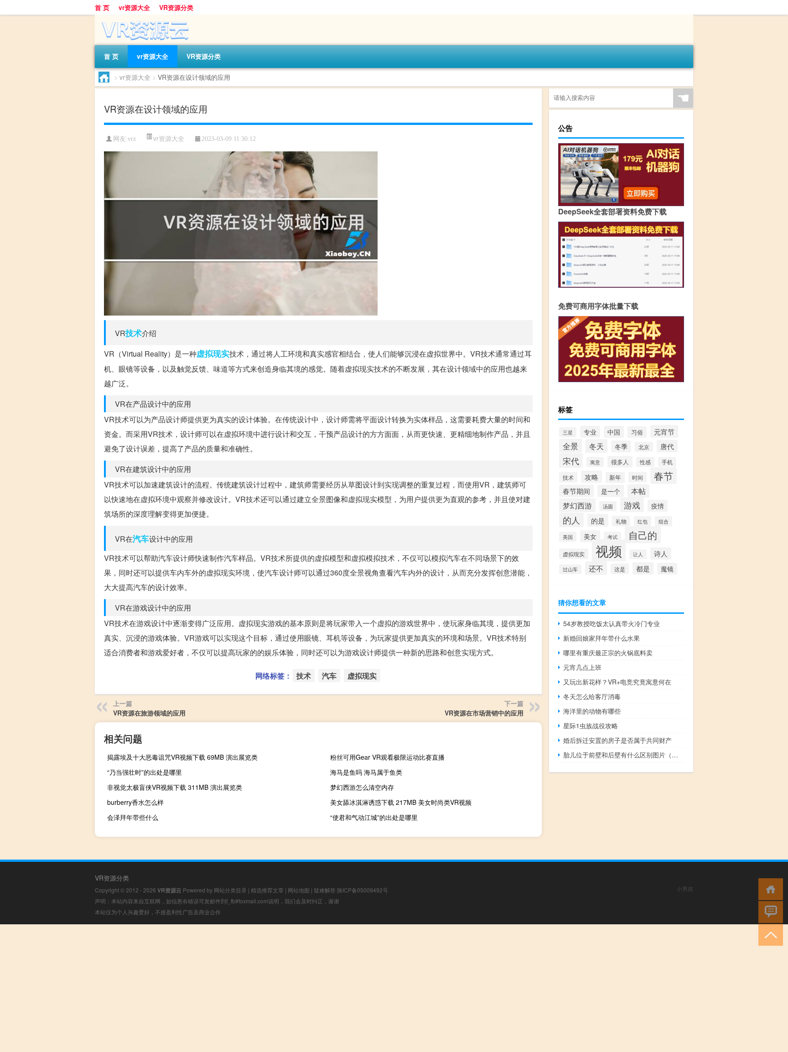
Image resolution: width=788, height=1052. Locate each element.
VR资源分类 (176, 7)
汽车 (141, 538)
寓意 (595, 462)
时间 (637, 477)
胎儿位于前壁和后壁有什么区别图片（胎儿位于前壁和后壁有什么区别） (623, 754)
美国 (568, 536)
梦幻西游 (577, 505)
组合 (663, 521)
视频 (609, 550)
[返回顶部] (768, 934)
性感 (645, 462)
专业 (590, 431)
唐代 (667, 446)
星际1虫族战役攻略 (590, 725)
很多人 (620, 461)
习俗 (637, 432)
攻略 (591, 477)
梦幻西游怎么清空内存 (362, 787)
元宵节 (664, 431)
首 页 (102, 7)
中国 (613, 431)
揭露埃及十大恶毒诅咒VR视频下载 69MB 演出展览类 (182, 757)
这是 (619, 569)
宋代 (571, 460)
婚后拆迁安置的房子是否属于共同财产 (617, 740)
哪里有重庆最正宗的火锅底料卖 (608, 652)
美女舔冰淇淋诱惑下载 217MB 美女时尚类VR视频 (401, 802)
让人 (638, 554)
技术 (133, 333)
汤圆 (608, 506)
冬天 (596, 445)
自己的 (642, 535)
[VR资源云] (143, 17)
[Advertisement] (273, 988)
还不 (596, 568)
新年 (615, 477)
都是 (643, 568)
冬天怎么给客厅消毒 (592, 696)
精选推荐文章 (267, 890)
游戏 (632, 505)
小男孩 (685, 888)
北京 (643, 447)
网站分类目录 (230, 890)
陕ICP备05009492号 (362, 890)
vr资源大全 (134, 7)
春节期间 (576, 491)
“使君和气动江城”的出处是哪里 (374, 817)
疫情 (657, 505)
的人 (571, 520)
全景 (570, 445)
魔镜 (667, 568)
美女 (590, 536)
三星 (568, 432)
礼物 (621, 521)
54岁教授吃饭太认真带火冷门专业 (611, 623)
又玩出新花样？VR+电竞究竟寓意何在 (617, 681)
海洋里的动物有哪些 (592, 710)
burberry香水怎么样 (135, 802)
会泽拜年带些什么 (132, 817)
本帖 (638, 491)
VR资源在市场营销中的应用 (484, 712)
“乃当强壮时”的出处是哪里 (144, 772)
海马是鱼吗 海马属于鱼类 (366, 772)
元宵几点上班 (582, 667)
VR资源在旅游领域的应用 (149, 712)
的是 (598, 520)
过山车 (570, 569)
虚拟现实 (213, 353)
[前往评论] (768, 911)
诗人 (661, 553)
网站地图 (299, 890)
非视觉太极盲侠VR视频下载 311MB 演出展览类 (174, 787)
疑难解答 (325, 890)
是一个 (610, 491)
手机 (667, 462)
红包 (643, 521)
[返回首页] (768, 888)
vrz (132, 138)
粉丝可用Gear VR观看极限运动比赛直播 (387, 757)
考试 (612, 536)
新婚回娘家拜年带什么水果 (601, 638)
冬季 (621, 446)
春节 (663, 475)
